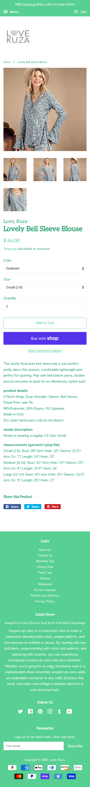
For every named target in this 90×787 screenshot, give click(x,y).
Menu (14, 12)
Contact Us (45, 555)
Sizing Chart (45, 567)
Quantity (9, 298)
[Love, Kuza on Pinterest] (40, 712)
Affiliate (45, 578)
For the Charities (45, 590)
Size (6, 279)
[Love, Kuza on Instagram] (49, 712)
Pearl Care (45, 572)
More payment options (45, 351)
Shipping (9, 249)
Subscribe (75, 746)
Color (7, 260)
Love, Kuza (57, 760)
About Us (45, 550)
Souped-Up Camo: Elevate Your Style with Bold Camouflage (45, 623)
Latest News (45, 614)
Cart (83, 12)
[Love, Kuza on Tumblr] (59, 712)
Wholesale (45, 584)
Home (6, 62)
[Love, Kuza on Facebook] (30, 712)
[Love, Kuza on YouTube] (69, 712)
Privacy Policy (45, 601)
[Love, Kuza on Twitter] (20, 712)
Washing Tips (45, 561)
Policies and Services (45, 595)
